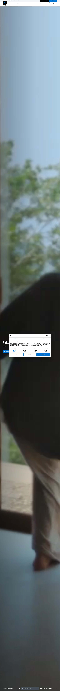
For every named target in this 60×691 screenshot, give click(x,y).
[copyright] (58, 7)
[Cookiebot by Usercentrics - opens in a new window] (46, 335)
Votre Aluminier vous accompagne (46, 688)
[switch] (24, 351)
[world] (53, 3)
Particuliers (11, 0)
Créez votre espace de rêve (26, 688)
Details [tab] (30, 338)
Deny (16, 354)
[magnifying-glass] (56, 3)
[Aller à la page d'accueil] (5, 3)
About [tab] (44, 338)
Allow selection (30, 354)
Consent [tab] (16, 338)
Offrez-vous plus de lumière (8, 688)
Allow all (43, 354)
